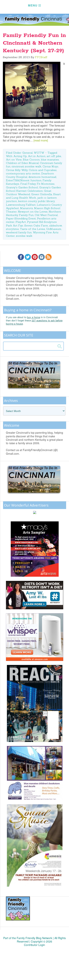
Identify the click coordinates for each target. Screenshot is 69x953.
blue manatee (50, 159)
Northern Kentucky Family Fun (33, 213)
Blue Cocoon (31, 159)
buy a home (33, 317)
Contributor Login (34, 945)
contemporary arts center (23, 173)
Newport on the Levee (33, 211)
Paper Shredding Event (21, 218)
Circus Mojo (50, 166)
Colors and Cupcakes (43, 170)
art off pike (54, 156)
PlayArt (21, 222)
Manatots (26, 208)
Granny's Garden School (22, 187)
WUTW (39, 152)
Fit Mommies (45, 183)
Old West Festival (46, 215)
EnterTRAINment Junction (23, 180)
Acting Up (20, 156)
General (27, 152)
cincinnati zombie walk (26, 166)
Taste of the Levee (32, 229)
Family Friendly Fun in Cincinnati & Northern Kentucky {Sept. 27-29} (34, 43)
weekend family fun (19, 232)
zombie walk (24, 236)
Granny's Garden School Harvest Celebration (33, 189)
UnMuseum (53, 229)
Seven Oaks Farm (36, 225)
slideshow (55, 225)
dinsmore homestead (42, 177)
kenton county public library (36, 201)
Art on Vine (14, 159)
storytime (12, 229)
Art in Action (36, 156)
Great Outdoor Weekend (28, 192)
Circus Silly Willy (17, 170)
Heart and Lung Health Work (33, 196)
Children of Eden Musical (22, 163)
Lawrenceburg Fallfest (21, 204)
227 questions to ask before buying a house (34, 322)
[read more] (41, 140)
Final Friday (28, 183)
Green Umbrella (41, 194)
